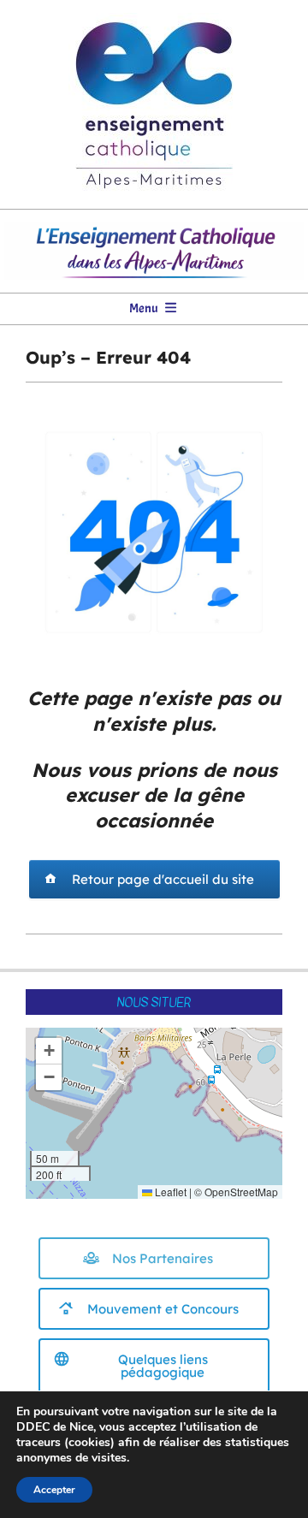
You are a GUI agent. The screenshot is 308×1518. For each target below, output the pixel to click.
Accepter (54, 1490)
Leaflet (169, 1191)
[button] (49, 1051)
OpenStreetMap (241, 1191)
